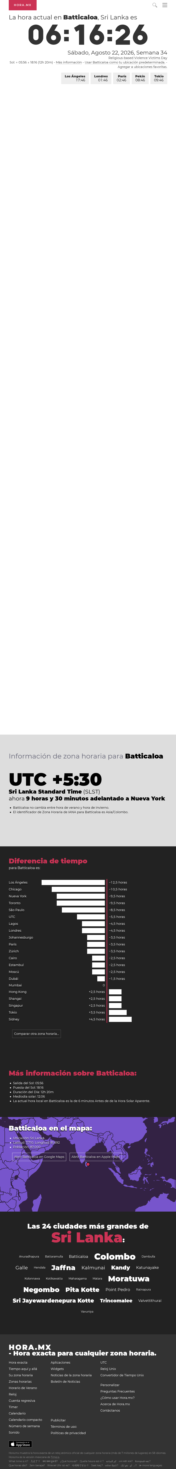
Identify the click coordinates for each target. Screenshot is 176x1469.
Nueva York (17, 896)
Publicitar (58, 1420)
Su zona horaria (21, 1375)
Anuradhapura (29, 1256)
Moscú (14, 972)
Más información (69, 62)
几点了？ (35, 1461)
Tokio (159, 78)
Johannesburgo (21, 937)
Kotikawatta (54, 1278)
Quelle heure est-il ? (92, 1461)
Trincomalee (116, 1301)
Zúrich (14, 951)
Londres (101, 78)
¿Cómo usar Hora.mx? (117, 1398)
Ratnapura (143, 1289)
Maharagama (78, 1278)
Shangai (15, 999)
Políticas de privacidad (68, 1433)
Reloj (12, 1394)
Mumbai (15, 985)
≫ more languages (150, 1465)
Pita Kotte (82, 1289)
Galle (21, 1268)
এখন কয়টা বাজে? (126, 1461)
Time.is (55, 1457)
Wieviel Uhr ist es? (58, 1465)
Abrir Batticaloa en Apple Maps (96, 1157)
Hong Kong (17, 992)
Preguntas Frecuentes (117, 1391)
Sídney (14, 1019)
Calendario (17, 1413)
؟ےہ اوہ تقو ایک (129, 1465)
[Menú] (164, 6)
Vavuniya (87, 1311)
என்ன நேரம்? (111, 1465)
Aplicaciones (60, 1362)
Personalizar (109, 1385)
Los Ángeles (75, 78)
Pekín (140, 78)
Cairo (13, 958)
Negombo (41, 1289)
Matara (97, 1278)
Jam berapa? (37, 1465)
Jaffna (63, 1267)
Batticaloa (78, 1256)
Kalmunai (93, 1268)
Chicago (15, 889)
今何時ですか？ (80, 1465)
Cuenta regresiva (22, 1401)
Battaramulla (54, 1256)
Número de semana (24, 1426)
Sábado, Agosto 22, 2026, (117, 53)
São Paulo (16, 910)
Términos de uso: (64, 1427)
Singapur (16, 1005)
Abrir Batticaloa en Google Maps (39, 1157)
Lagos (13, 924)
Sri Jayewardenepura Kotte (53, 1300)
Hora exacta (18, 1362)
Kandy (120, 1267)
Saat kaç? (97, 1465)
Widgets (57, 1369)
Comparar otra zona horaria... (36, 1034)
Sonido (14, 1432)
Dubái (13, 979)
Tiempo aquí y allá (23, 1369)
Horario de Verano (23, 1388)
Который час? (143, 1461)
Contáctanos (110, 1410)
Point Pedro (118, 1289)
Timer (13, 1407)
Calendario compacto (25, 1420)
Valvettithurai (149, 1301)
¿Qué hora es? (68, 1461)
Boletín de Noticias (65, 1382)
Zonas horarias (20, 1382)
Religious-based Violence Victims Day (137, 58)
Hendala (39, 1267)
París (121, 78)
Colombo (115, 1256)
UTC (12, 917)
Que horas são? (18, 1465)
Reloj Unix (108, 1369)
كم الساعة (111, 1461)
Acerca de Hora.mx (115, 1404)
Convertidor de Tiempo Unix (122, 1375)
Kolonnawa (32, 1278)
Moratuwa (129, 1278)
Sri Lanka (87, 1237)
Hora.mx (22, 5)
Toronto (14, 903)
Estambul (16, 965)
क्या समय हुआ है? (50, 1461)
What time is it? (18, 1461)
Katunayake (147, 1267)
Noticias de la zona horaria (71, 1375)
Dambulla (148, 1256)
